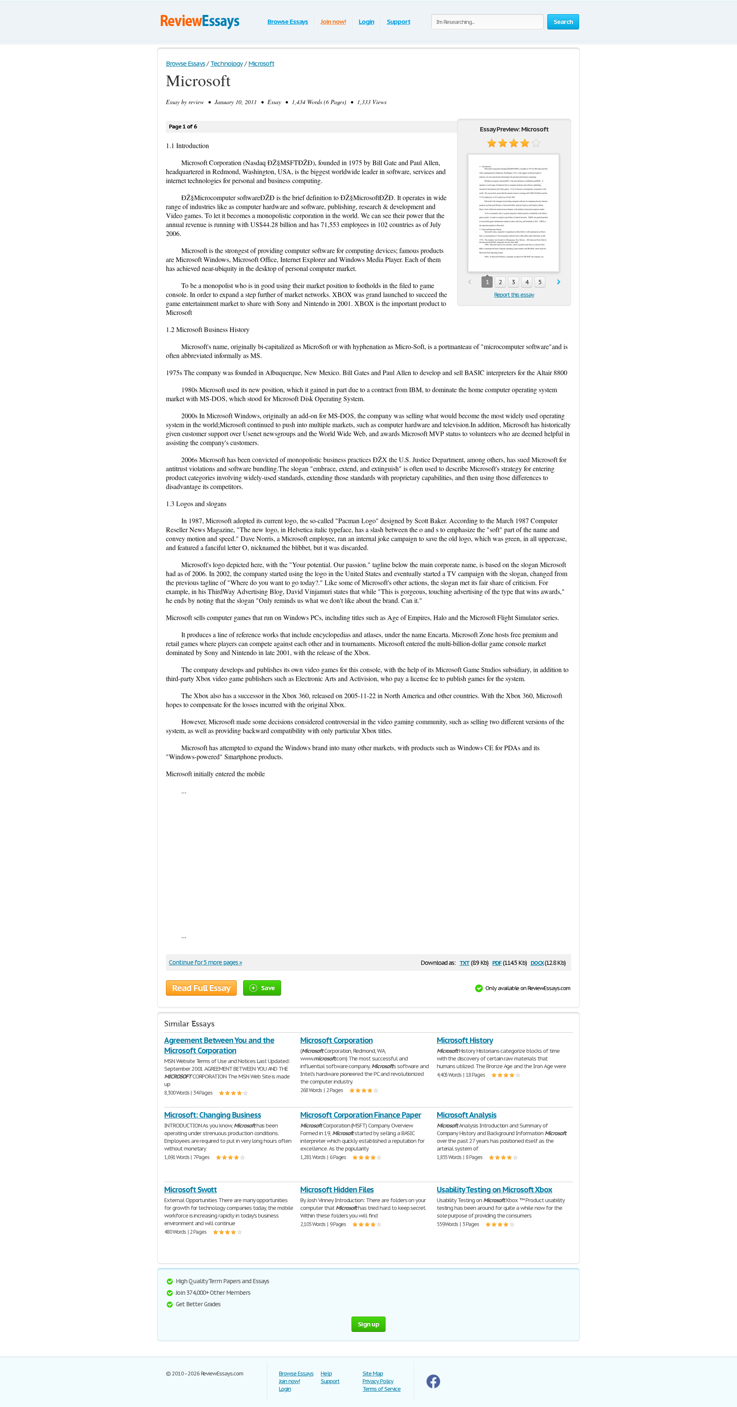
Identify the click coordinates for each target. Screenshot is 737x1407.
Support (398, 21)
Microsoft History (465, 1040)
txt (464, 962)
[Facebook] (433, 1386)
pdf (497, 962)
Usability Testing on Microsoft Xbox (494, 1189)
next (559, 282)
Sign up (368, 1324)
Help (326, 1373)
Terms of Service (381, 1388)
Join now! (333, 21)
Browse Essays (287, 21)
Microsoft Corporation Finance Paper (360, 1115)
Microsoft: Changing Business (212, 1115)
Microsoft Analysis (466, 1115)
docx (537, 962)
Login (366, 21)
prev (469, 282)
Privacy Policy (378, 1381)
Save (268, 988)
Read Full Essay (201, 987)
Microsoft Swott (190, 1189)
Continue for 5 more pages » (205, 962)
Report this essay (514, 294)
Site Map (373, 1373)
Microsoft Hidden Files (337, 1189)
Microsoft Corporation (336, 1040)
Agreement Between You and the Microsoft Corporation (219, 1045)
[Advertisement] (368, 863)
